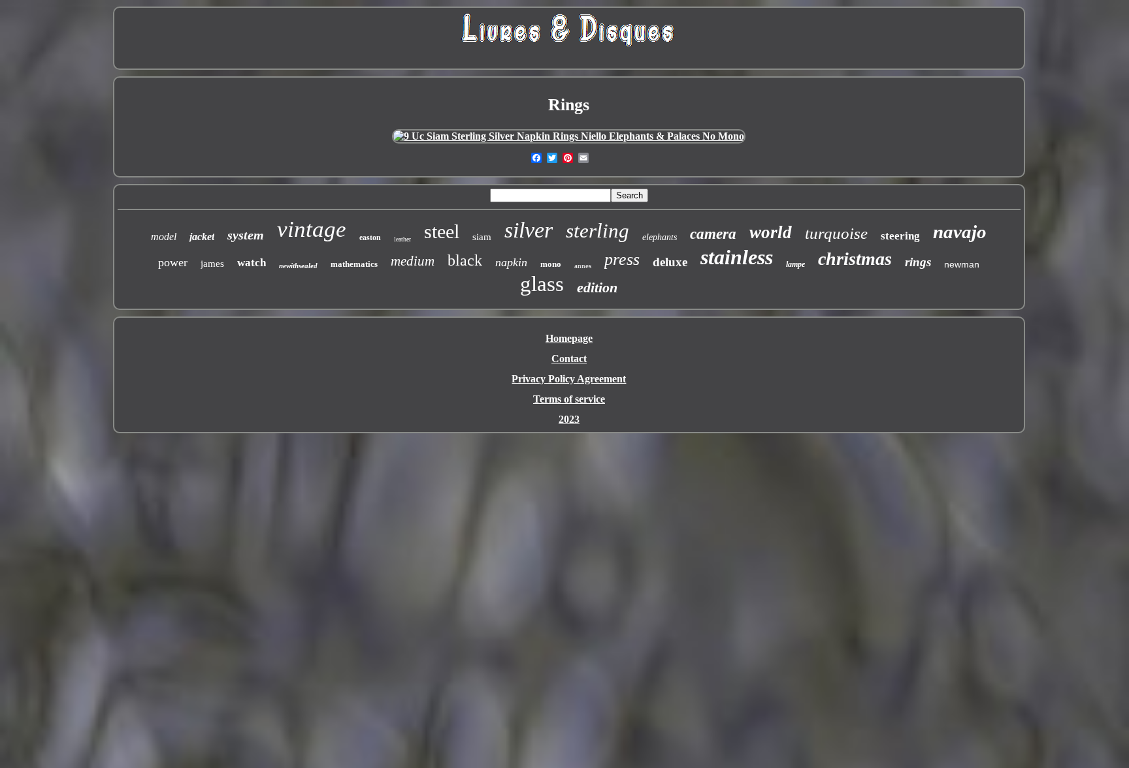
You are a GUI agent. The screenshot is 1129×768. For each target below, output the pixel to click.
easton (370, 237)
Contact (569, 358)
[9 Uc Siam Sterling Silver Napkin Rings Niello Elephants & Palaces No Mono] (568, 136)
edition (597, 287)
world (770, 232)
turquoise (836, 233)
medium (412, 261)
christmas (855, 259)
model (163, 236)
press (622, 259)
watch (251, 262)
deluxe (670, 262)
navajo (960, 231)
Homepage (569, 338)
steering (900, 236)
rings (918, 262)
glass (542, 284)
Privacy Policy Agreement (569, 378)
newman (961, 264)
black (465, 260)
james (212, 263)
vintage (311, 229)
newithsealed (298, 265)
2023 (569, 419)
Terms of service (569, 399)
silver (528, 230)
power (173, 262)
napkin (511, 262)
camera (713, 234)
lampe (795, 264)
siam (481, 237)
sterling (597, 230)
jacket (201, 236)
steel (441, 231)
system (245, 235)
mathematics (354, 264)
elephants (659, 237)
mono (550, 264)
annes (582, 265)
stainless (736, 257)
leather (402, 239)
